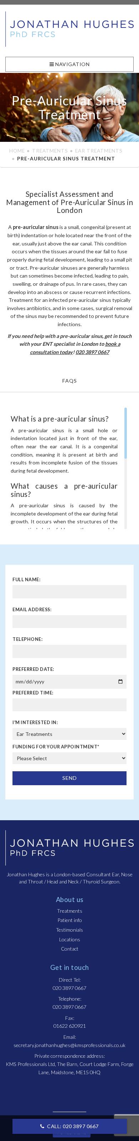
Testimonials (69, 930)
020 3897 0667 (92, 352)
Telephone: (27, 639)
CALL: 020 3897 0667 (72, 1126)
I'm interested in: (35, 722)
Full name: (26, 579)
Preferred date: (33, 669)
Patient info (69, 920)
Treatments (50, 151)
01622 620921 (69, 1026)
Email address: (31, 609)
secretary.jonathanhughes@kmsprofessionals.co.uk (69, 1045)
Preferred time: (32, 693)
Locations (69, 939)
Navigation (72, 64)
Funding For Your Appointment (55, 746)
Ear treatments (99, 151)
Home (17, 151)
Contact (69, 949)
